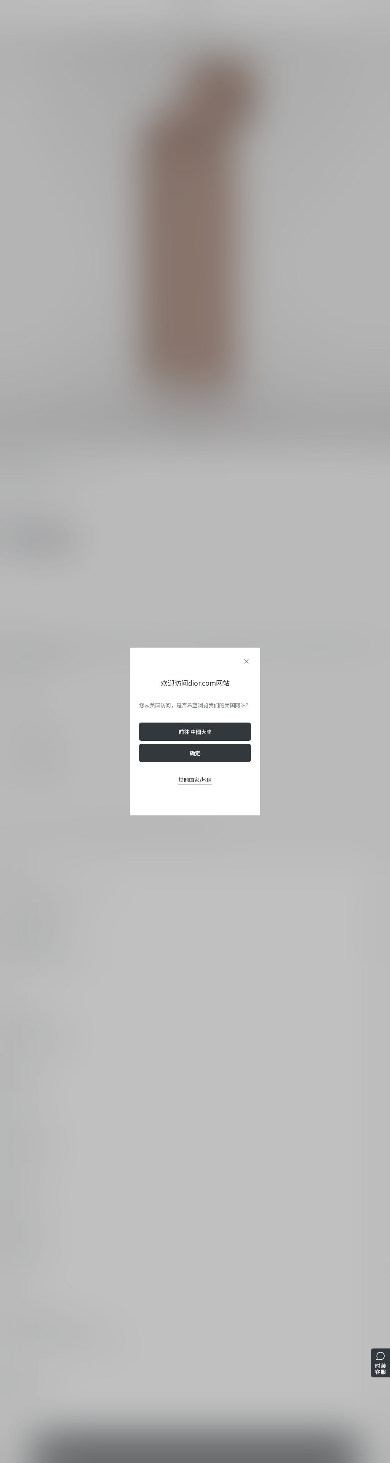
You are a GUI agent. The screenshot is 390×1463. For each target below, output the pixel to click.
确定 (195, 753)
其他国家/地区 (195, 779)
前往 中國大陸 (195, 731)
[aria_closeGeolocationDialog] (246, 661)
